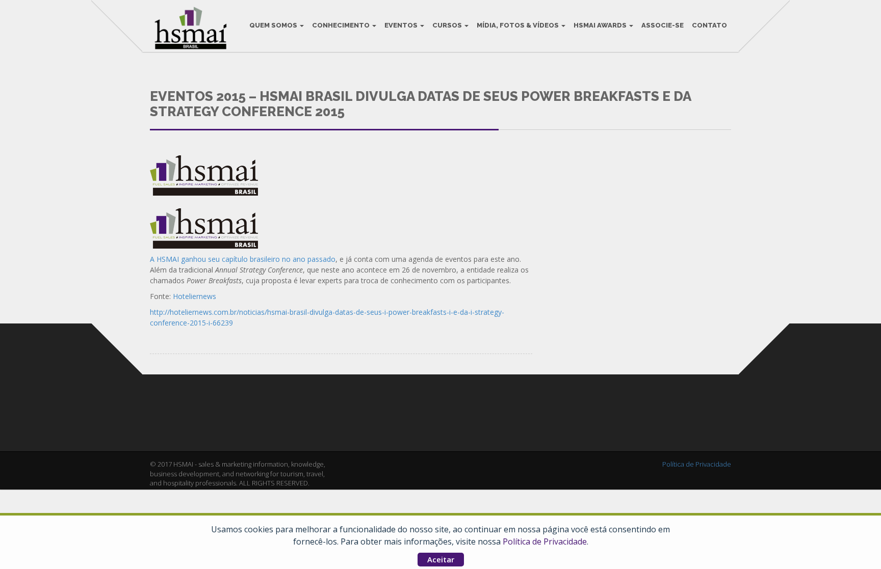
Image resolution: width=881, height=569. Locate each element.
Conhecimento (341, 25)
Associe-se (662, 25)
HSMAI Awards (601, 25)
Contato (709, 25)
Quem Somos (274, 25)
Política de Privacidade (545, 541)
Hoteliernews (194, 296)
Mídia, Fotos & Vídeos (518, 25)
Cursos (447, 25)
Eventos (401, 25)
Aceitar (440, 559)
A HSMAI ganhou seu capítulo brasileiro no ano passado (242, 259)
